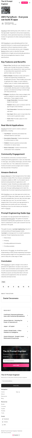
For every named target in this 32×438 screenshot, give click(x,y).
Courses (3, 406)
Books (3, 404)
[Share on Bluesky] (8, 286)
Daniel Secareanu (9, 23)
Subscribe (24, 2)
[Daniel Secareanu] (2, 23)
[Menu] (29, 2)
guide (12, 250)
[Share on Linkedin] (18, 286)
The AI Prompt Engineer (11, 431)
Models (3, 410)
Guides (3, 408)
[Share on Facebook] (13, 286)
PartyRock (4, 30)
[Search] (19, 2)
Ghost (5, 432)
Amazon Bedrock (5, 176)
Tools (3, 282)
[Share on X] (3, 286)
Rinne (9, 432)
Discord (8, 208)
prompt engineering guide (8, 218)
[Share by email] (23, 286)
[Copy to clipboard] (28, 286)
